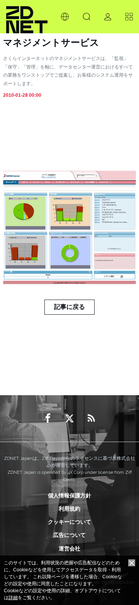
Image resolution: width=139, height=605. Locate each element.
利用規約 (69, 509)
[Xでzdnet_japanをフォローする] (69, 418)
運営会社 (69, 548)
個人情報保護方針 (69, 495)
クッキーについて (69, 522)
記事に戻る (69, 306)
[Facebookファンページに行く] (48, 418)
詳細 (13, 597)
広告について (69, 535)
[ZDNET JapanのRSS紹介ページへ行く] (91, 418)
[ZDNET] (26, 16)
